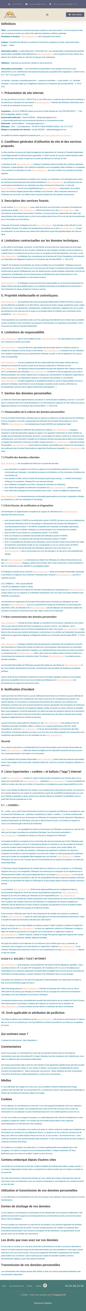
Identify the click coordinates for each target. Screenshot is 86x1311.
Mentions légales (43, 1303)
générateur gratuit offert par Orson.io (56, 135)
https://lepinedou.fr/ (29, 36)
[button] (47, 14)
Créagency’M (59, 1295)
